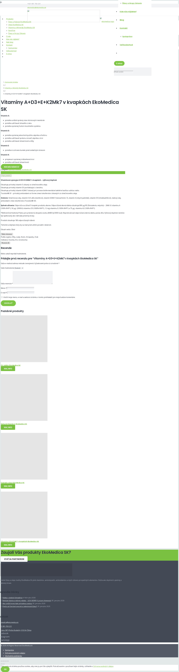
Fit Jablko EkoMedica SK (11, 365)
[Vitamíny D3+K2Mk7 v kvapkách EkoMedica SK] (24, 538)
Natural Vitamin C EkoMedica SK (14, 424)
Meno (4, 288)
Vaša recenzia (7, 283)
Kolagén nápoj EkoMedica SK (12, 483)
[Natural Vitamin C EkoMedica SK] (24, 420)
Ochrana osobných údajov (15, 653)
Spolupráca (9, 650)
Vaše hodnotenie (7, 268)
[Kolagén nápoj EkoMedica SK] (24, 479)
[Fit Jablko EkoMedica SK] (24, 361)
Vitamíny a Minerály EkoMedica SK (16, 88)
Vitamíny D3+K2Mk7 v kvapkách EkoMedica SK (20, 541)
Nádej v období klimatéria (12, 598)
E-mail (4, 293)
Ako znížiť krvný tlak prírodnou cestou (17, 603)
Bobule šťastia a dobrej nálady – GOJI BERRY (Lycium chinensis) (26, 600)
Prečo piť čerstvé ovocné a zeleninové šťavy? (19, 606)
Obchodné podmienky (13, 656)
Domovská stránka (11, 82)
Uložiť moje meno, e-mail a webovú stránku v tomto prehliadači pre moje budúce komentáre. (39, 297)
